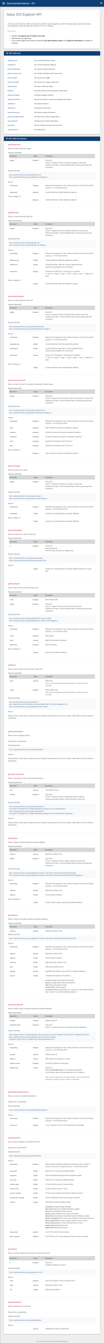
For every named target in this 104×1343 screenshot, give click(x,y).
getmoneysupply (13, 82)
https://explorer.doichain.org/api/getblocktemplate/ (26, 749)
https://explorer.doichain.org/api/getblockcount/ (25, 175)
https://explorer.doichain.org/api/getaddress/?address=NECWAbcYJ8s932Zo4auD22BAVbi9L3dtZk (42, 938)
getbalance (11, 104)
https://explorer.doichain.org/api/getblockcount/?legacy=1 (28, 177)
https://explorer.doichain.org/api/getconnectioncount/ (27, 410)
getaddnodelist (13, 130)
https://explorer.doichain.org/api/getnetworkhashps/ (26, 327)
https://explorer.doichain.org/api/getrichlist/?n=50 (26, 1272)
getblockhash (12, 86)
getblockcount (12, 60)
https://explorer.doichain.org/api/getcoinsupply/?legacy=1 (28, 498)
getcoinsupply (12, 78)
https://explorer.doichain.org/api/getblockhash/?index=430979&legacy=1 (33, 621)
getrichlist (11, 125)
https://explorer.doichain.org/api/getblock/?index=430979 (28, 707)
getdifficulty (12, 65)
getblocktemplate (14, 95)
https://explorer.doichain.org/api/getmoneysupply (25, 558)
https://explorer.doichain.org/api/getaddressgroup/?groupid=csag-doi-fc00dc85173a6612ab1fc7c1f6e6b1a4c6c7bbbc (49, 1035)
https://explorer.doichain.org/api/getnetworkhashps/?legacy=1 (30, 329)
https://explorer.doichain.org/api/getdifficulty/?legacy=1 (28, 245)
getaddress (11, 108)
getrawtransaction (14, 99)
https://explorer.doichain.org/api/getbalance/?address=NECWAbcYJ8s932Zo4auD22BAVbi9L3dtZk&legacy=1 (46, 875)
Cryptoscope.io (63, 1341)
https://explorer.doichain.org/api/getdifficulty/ (24, 243)
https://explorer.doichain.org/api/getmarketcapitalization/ (28, 1110)
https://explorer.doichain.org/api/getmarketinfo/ (25, 1156)
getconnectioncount (15, 73)
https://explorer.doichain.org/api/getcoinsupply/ (25, 496)
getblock (10, 91)
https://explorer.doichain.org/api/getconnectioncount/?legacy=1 (30, 413)
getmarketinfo (13, 121)
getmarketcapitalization (16, 117)
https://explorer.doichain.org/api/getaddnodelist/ (25, 1320)
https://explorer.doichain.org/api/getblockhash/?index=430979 (30, 618)
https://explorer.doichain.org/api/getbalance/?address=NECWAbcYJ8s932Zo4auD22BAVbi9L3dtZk (42, 873)
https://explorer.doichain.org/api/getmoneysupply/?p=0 (27, 560)
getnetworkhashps (14, 69)
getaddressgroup (13, 112)
